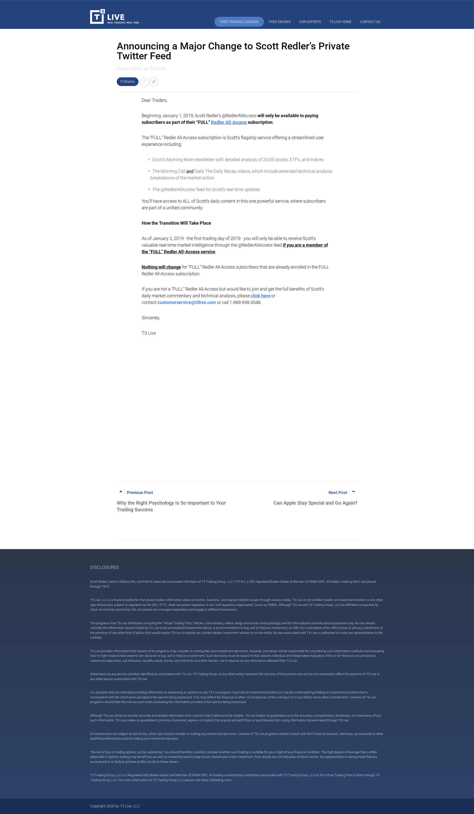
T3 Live (157, 68)
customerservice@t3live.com (187, 302)
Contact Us (370, 22)
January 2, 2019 (168, 238)
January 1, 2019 (177, 115)
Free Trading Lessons (239, 22)
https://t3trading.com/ (216, 780)
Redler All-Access (229, 122)
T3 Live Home (341, 22)
